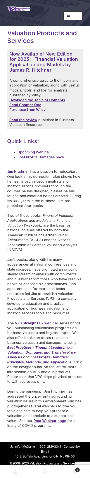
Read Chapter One (25, 105)
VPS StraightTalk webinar (36, 323)
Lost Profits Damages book (41, 157)
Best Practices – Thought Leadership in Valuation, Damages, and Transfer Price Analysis (41, 352)
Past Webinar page (50, 421)
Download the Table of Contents (37, 100)
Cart (69, 468)
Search (45, 471)
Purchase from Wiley (27, 109)
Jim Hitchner (18, 171)
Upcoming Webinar (34, 152)
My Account (15, 471)
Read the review (23, 120)
